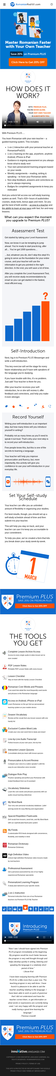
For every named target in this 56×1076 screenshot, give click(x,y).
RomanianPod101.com (35, 1059)
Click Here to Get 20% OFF (28, 62)
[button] (52, 4)
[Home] (25, 6)
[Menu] (4, 4)
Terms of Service (33, 1071)
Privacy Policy (22, 1063)
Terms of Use (34, 1063)
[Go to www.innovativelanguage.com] (28, 1051)
